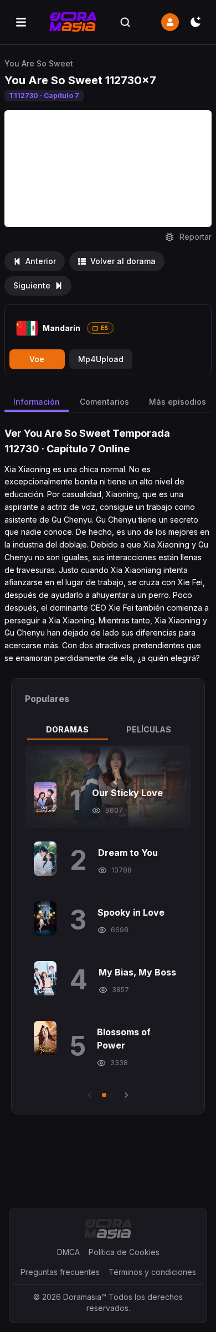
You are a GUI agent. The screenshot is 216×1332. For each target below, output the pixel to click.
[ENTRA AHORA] (170, 22)
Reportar (195, 236)
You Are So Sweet (38, 63)
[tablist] (108, 730)
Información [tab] (36, 401)
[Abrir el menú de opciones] (21, 22)
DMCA (68, 1252)
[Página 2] (112, 1095)
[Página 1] (104, 1095)
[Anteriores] (89, 1095)
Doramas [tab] (67, 729)
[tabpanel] (108, 923)
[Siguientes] (126, 1095)
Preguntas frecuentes (60, 1272)
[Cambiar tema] (195, 22)
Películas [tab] (148, 729)
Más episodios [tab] (177, 401)
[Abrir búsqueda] (125, 22)
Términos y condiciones (152, 1272)
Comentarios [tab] (104, 401)
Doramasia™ (84, 1297)
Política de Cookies (124, 1252)
